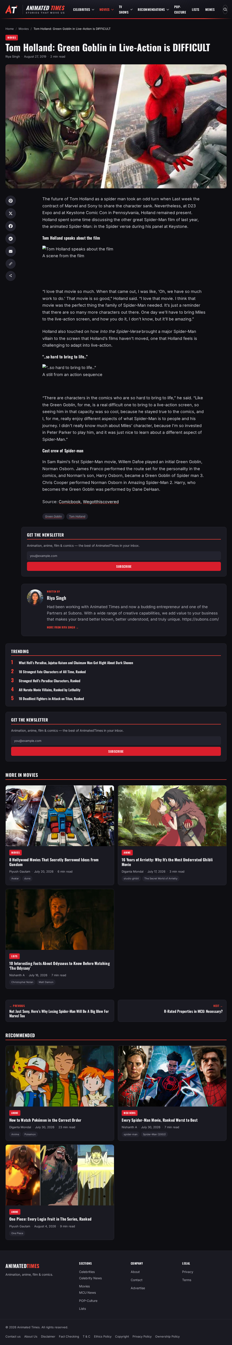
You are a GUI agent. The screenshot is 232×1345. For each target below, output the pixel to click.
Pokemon (30, 1134)
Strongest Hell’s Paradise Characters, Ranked (49, 681)
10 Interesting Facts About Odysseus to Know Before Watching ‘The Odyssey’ (59, 965)
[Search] (225, 9)
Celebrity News (90, 1278)
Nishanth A (17, 975)
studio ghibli (131, 878)
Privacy (187, 1272)
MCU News (129, 1113)
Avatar (15, 878)
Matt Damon (46, 982)
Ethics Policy (102, 1336)
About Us (30, 1336)
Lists (195, 9)
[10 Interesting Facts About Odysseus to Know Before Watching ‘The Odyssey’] (60, 919)
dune (27, 878)
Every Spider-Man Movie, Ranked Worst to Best (160, 1120)
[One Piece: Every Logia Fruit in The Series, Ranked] (60, 1175)
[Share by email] (10, 251)
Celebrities (81, 9)
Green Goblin (53, 516)
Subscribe (124, 566)
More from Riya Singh (63, 627)
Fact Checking (69, 1336)
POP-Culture (180, 9)
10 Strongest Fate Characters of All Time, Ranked (52, 672)
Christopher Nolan (22, 982)
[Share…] (11, 276)
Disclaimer (48, 1336)
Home (9, 28)
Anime (127, 852)
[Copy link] (11, 264)
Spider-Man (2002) (154, 1134)
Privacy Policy (142, 1336)
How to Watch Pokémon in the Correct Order (45, 1120)
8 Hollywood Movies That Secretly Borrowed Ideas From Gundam (54, 862)
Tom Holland (77, 516)
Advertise (138, 1288)
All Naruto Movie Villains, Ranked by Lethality (49, 690)
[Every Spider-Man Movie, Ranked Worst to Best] (172, 1076)
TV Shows (124, 9)
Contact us (13, 1336)
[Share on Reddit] (10, 239)
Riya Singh (12, 56)
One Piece (17, 1233)
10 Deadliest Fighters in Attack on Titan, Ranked (51, 698)
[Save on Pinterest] (10, 201)
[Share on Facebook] (10, 226)
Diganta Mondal (132, 871)
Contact (137, 1280)
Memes (210, 9)
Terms (186, 1280)
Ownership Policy (167, 1336)
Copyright (122, 1336)
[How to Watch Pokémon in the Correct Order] (60, 1076)
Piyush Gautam (19, 871)
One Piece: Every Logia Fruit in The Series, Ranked (50, 1219)
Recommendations (151, 9)
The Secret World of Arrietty (160, 878)
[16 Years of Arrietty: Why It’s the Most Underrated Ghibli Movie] (172, 815)
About (135, 1272)
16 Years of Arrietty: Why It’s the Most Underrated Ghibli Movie (167, 862)
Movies (104, 9)
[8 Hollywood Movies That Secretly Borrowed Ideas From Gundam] (60, 815)
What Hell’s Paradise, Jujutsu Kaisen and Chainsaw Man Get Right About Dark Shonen (76, 663)
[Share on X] (10, 213)
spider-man (131, 1134)
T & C (86, 1336)
